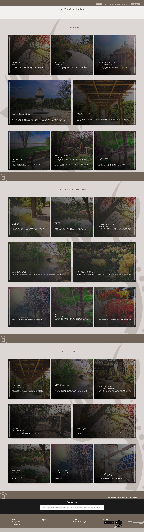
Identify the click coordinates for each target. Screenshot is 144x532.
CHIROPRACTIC (72, 351)
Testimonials (72, 502)
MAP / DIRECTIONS (81, 530)
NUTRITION (72, 27)
